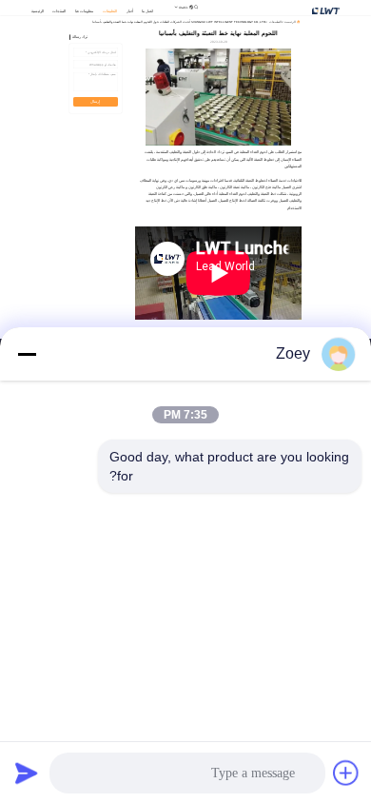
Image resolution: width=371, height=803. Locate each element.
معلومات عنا (84, 11)
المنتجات (59, 11)
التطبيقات (110, 11)
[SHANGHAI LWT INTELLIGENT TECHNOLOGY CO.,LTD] (326, 9)
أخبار (130, 11)
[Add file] (346, 772)
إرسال (95, 102)
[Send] (26, 772)
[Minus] (26, 354)
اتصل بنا (147, 11)
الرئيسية (37, 11)
